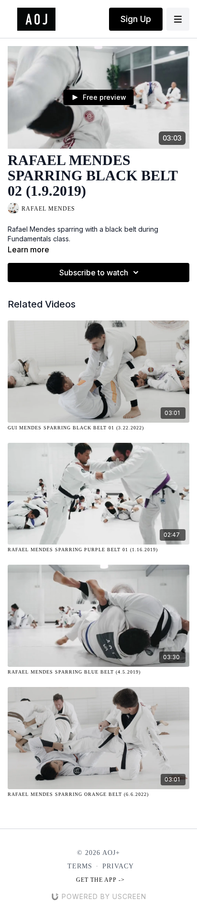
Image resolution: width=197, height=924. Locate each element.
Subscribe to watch (93, 272)
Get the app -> (100, 880)
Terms (79, 866)
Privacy (118, 866)
